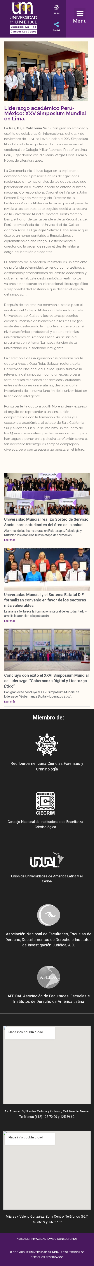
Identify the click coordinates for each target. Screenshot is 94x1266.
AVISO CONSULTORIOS (63, 1238)
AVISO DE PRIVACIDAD (31, 1238)
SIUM (56, 13)
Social (56, 30)
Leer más (10, 540)
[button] (79, 13)
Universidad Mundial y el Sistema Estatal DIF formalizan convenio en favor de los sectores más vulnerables (45, 600)
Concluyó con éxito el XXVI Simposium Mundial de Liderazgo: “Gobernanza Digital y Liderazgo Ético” (46, 680)
